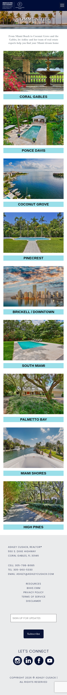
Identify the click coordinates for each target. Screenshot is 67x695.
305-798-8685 (25, 565)
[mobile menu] (62, 5)
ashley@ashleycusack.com (35, 574)
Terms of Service (34, 596)
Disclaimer (33, 601)
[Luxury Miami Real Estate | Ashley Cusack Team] (33, 5)
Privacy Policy (33, 592)
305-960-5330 (23, 569)
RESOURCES (33, 583)
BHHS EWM (33, 588)
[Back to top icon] (59, 687)
